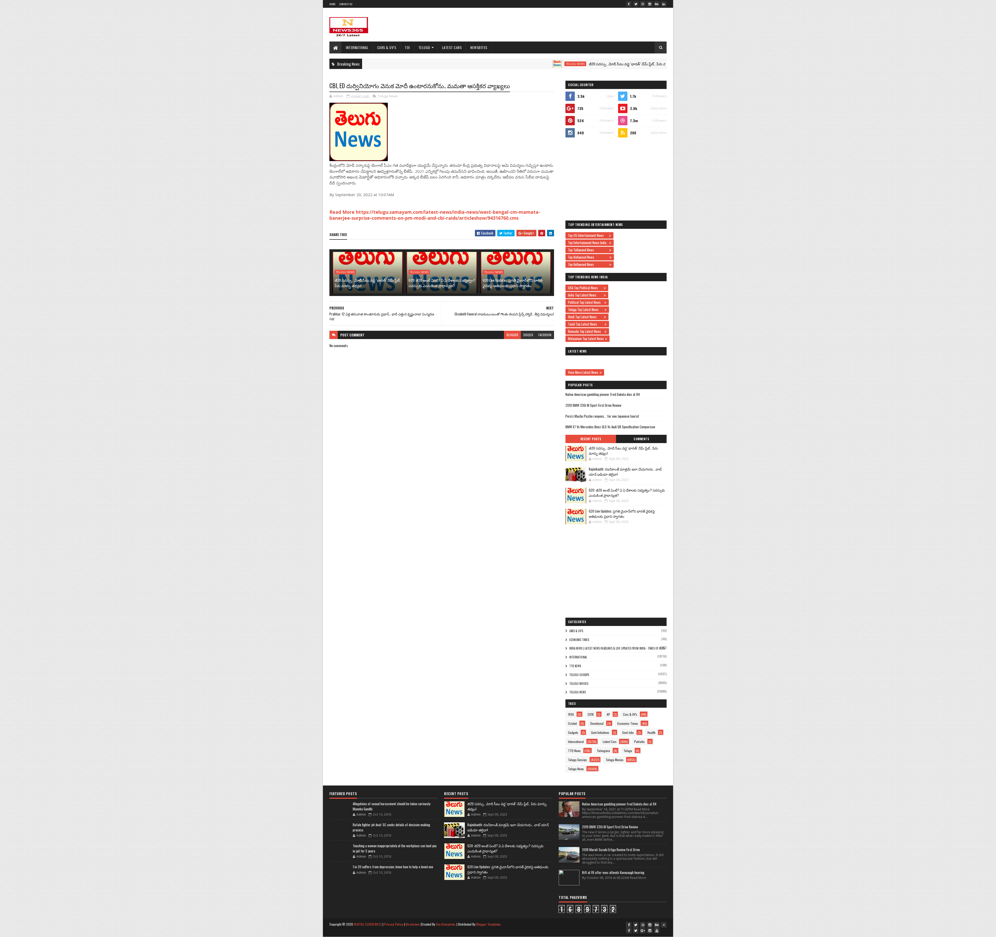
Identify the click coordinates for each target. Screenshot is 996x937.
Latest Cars (452, 47)
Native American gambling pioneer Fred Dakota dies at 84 (602, 394)
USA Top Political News (585, 287)
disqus (528, 335)
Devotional (597, 723)
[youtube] (657, 930)
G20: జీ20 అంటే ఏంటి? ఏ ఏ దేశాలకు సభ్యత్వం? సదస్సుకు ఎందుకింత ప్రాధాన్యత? (442, 282)
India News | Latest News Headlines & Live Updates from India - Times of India (617, 648)
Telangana (603, 750)
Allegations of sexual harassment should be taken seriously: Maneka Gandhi (392, 806)
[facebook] (629, 4)
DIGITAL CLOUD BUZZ (368, 924)
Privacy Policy (393, 924)
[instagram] (650, 4)
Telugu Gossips (579, 675)
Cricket (572, 723)
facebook (544, 335)
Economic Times (579, 640)
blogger (512, 335)
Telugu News (531, 64)
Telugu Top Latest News (585, 309)
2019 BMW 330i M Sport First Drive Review (593, 405)
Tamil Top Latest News (585, 324)
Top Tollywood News (588, 249)
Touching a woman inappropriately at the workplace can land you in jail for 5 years (395, 848)
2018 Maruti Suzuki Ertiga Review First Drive (611, 849)
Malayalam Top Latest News (586, 338)
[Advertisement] (572, 24)
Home (332, 4)
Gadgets (573, 732)
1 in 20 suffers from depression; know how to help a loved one (393, 866)
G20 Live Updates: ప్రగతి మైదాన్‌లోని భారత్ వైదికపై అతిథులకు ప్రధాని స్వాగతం (513, 282)
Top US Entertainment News (588, 235)
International (357, 47)
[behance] (657, 4)
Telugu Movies (578, 683)
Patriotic (639, 741)
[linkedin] (664, 4)
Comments (641, 439)
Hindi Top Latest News (585, 316)
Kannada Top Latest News (585, 331)
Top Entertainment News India (588, 242)
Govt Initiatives (600, 732)
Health (651, 732)
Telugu (424, 47)
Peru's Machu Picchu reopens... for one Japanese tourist (602, 416)
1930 (571, 714)
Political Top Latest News (585, 302)
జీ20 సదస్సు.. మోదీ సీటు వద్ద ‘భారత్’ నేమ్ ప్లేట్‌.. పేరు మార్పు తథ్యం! (592, 63)
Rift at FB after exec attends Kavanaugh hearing (613, 872)
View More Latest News (583, 372)
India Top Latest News (585, 295)
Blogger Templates (488, 924)
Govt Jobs (628, 732)
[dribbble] (643, 4)
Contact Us (345, 4)
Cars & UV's (386, 47)
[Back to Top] (664, 925)
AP (608, 714)
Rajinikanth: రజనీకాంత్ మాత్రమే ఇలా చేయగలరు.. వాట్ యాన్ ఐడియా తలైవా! (625, 471)
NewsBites (478, 47)
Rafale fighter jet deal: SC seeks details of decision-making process (391, 827)
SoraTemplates (446, 924)
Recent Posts (590, 439)
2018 (590, 714)
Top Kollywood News (588, 264)
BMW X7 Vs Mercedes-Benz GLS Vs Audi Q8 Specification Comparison (610, 426)
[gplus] (643, 930)
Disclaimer (413, 924)
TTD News (575, 666)
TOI (407, 47)
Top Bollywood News (588, 257)
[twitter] (636, 4)
